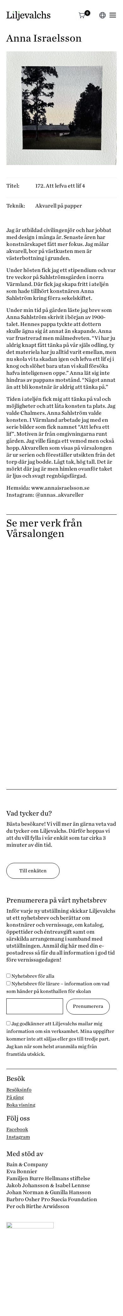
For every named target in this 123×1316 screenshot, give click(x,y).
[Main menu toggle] (113, 15)
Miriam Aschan (30, 740)
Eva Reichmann (31, 604)
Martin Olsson (29, 707)
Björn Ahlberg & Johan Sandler (54, 638)
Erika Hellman (29, 570)
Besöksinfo (19, 1090)
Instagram (18, 1137)
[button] (93, 16)
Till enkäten (33, 871)
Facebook (17, 1129)
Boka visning (20, 1105)
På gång (15, 1097)
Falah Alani (24, 672)
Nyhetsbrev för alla (32, 976)
